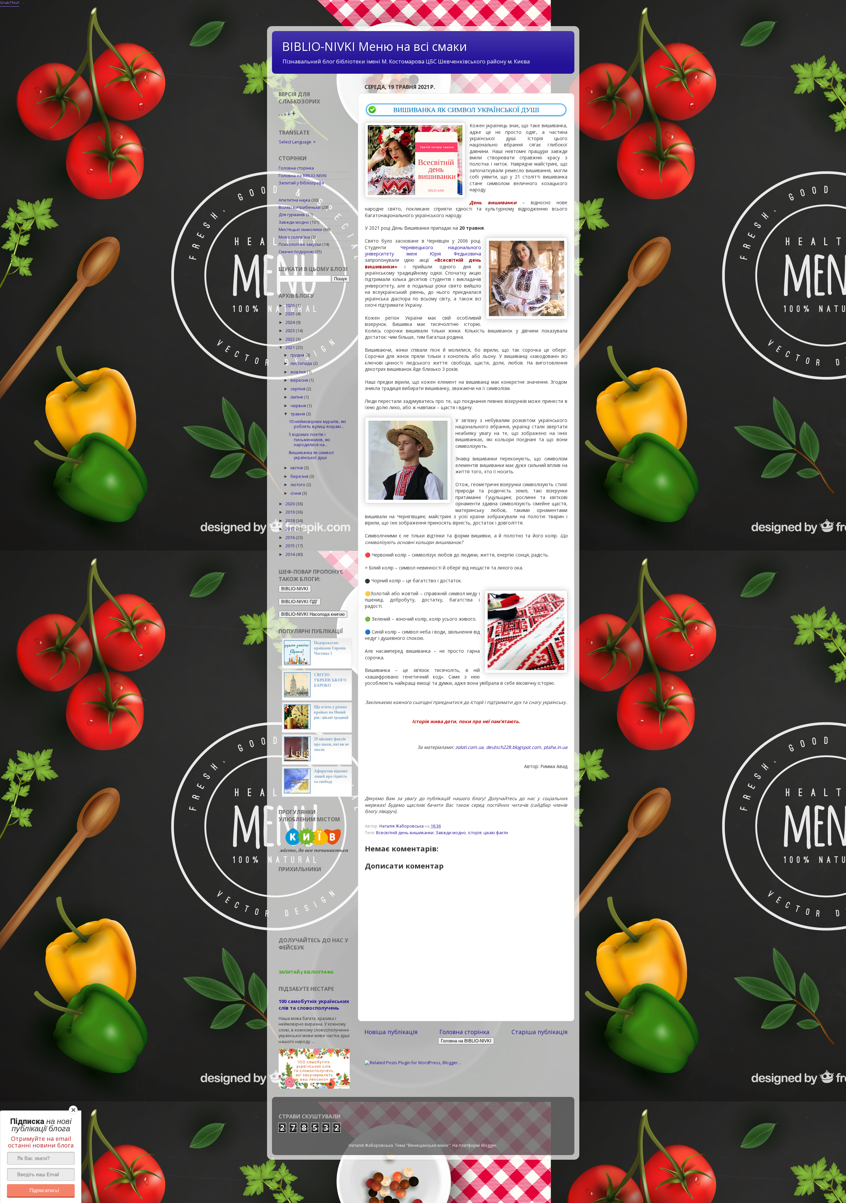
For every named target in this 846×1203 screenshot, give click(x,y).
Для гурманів (292, 214)
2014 (291, 554)
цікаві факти (495, 832)
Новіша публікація (391, 1032)
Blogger (488, 1145)
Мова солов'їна (294, 237)
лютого (298, 484)
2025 (291, 314)
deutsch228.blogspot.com (513, 747)
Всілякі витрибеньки (300, 207)
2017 (291, 529)
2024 (291, 322)
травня (298, 414)
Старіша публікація (540, 1032)
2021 (291, 347)
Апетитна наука (294, 200)
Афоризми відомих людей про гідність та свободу (331, 776)
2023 (291, 330)
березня (299, 476)
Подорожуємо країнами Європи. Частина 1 (330, 648)
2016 (291, 537)
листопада (301, 363)
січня (296, 493)
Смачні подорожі (296, 251)
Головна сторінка (464, 1032)
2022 (291, 339)
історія (474, 832)
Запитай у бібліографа (301, 183)
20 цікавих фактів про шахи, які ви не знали (331, 744)
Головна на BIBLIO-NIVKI (303, 175)
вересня (299, 380)
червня (298, 405)
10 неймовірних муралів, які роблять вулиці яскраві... (317, 424)
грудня (297, 355)
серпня (298, 389)
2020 (291, 504)
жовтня (298, 372)
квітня (297, 468)
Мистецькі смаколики (300, 229)
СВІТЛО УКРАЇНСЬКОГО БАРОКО (330, 680)
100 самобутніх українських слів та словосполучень (314, 1004)
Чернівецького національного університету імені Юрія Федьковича (423, 250)
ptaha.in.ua (555, 747)
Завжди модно (451, 832)
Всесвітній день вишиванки (405, 832)
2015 (291, 546)
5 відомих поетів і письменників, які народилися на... (309, 439)
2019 (291, 512)
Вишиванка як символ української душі (311, 455)
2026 (291, 305)
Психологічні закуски (300, 244)
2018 (291, 521)
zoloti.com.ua (469, 747)
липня (297, 397)
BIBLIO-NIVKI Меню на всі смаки (374, 46)
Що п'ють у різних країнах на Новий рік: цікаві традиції (331, 712)
